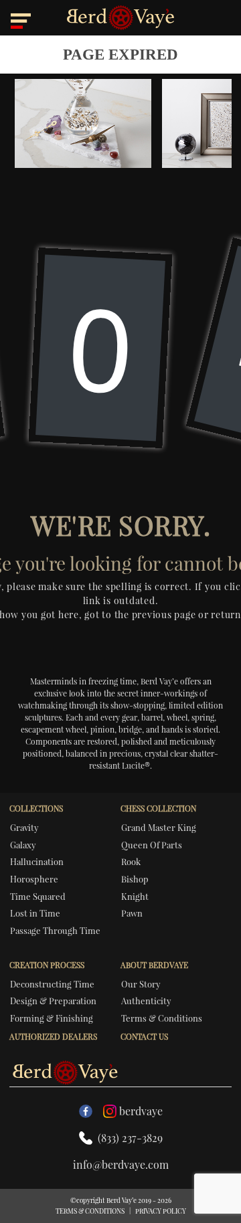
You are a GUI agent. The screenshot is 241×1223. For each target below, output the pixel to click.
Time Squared (38, 896)
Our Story (141, 984)
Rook (131, 861)
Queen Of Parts (151, 844)
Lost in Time (35, 913)
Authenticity (146, 1000)
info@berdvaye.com (121, 1164)
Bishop (135, 878)
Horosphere (34, 878)
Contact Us (144, 1036)
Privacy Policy (160, 1211)
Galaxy (23, 844)
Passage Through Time (55, 930)
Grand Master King (158, 827)
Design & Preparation (53, 1000)
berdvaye (141, 1111)
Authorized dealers (53, 1036)
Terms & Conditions (161, 1018)
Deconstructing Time (52, 984)
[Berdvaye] (120, 17)
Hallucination (37, 861)
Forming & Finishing (51, 1018)
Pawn (132, 913)
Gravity (24, 827)
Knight (135, 896)
